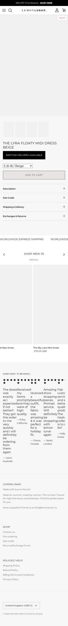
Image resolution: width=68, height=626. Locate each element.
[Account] (56, 10)
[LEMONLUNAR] (34, 10)
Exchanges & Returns (14, 216)
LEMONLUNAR (17, 614)
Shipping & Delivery (13, 207)
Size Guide (8, 197)
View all (34, 260)
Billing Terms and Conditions (18, 574)
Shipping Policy (11, 565)
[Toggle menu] (4, 10)
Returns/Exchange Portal (16, 545)
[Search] (12, 10)
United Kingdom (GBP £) (18, 605)
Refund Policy (10, 570)
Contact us (9, 532)
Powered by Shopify (33, 614)
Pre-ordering (10, 536)
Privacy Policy (10, 579)
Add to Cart (34, 175)
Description (9, 188)
